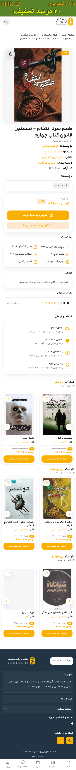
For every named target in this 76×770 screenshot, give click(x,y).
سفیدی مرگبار (64, 438)
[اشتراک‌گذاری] (11, 54)
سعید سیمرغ (53, 151)
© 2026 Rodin (38, 756)
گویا (27, 616)
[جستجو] (6, 22)
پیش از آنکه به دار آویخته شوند (58, 523)
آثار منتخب (61, 186)
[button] (38, 225)
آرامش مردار (28, 438)
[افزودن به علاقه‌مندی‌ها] (46, 399)
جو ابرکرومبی (50, 146)
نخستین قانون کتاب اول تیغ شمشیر (19, 523)
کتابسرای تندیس (53, 157)
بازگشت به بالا (64, 661)
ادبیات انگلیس (46, 162)
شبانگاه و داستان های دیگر (57, 613)
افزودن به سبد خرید (35, 215)
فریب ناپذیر (28, 613)
